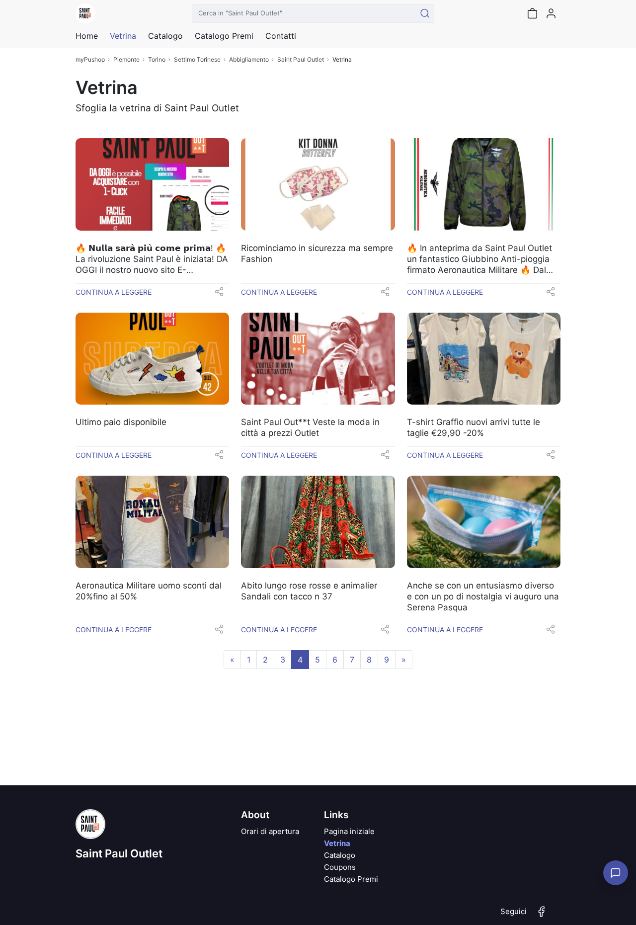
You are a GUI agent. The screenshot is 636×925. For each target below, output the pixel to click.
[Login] (551, 13)
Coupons (340, 867)
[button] (219, 295)
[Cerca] (424, 13)
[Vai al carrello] (532, 13)
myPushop (90, 59)
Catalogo (165, 36)
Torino (156, 59)
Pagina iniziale (349, 831)
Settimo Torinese (197, 59)
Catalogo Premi (351, 879)
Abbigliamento (249, 59)
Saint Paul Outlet (300, 59)
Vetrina (337, 843)
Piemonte (126, 59)
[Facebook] (542, 916)
